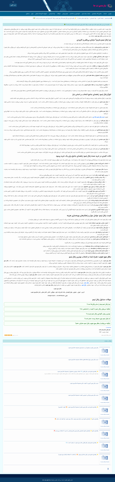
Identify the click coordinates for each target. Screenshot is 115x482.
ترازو (32, 14)
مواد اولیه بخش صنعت (83, 18)
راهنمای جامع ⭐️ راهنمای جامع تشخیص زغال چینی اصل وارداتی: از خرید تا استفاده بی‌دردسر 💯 (76, 431)
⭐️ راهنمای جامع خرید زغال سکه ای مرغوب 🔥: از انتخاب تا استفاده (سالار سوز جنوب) (78, 455)
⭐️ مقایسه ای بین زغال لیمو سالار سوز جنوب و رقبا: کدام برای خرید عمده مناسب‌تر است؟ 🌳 (54, 18)
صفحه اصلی (101, 18)
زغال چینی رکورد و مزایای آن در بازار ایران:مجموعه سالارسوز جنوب (83, 348)
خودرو (110, 14)
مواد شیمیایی (52, 14)
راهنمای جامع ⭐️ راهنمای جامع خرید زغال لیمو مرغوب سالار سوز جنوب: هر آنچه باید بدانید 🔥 (76, 419)
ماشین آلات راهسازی (96, 14)
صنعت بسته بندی (86, 14)
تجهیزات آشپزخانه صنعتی (41, 14)
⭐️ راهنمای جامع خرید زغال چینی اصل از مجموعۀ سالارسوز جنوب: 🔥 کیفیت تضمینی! (78, 407)
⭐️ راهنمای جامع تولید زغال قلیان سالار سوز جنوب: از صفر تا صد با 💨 (82, 443)
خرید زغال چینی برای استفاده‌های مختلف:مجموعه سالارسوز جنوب (83, 360)
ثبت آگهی (13, 5)
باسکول (27, 14)
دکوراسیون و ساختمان (75, 14)
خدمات (105, 14)
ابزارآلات (58, 14)
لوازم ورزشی (65, 14)
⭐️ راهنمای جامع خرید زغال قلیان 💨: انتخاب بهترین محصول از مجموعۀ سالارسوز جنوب (77, 371)
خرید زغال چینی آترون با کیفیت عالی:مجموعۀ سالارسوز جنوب (84, 383)
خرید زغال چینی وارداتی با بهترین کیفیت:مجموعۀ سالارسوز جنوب (83, 395)
